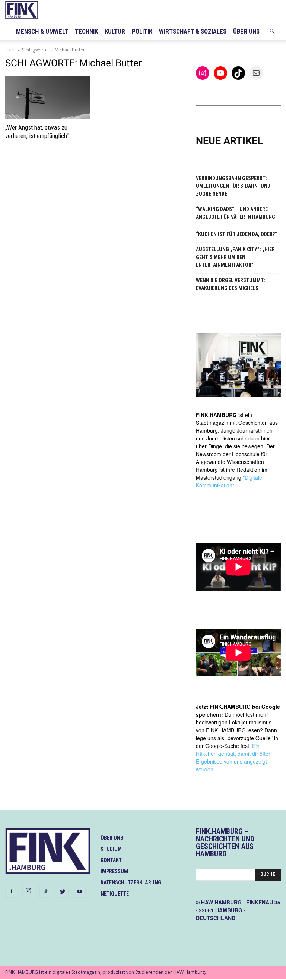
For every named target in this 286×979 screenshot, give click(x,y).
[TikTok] (45, 892)
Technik (86, 31)
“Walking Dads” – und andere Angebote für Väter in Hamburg (235, 213)
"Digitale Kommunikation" (229, 481)
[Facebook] (11, 892)
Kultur (115, 31)
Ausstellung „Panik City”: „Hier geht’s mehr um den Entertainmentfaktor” (235, 257)
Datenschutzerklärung (131, 882)
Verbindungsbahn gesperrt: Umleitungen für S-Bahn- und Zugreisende (233, 186)
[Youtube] (80, 892)
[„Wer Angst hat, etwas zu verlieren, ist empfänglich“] (47, 97)
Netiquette (115, 894)
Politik (142, 31)
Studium (111, 849)
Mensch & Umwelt (42, 31)
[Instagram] (28, 891)
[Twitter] (63, 892)
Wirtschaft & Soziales (192, 31)
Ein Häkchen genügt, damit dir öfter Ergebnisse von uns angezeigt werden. (233, 757)
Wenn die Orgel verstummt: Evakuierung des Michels (230, 284)
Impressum (114, 871)
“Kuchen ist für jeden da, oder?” (236, 234)
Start (10, 50)
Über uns (246, 31)
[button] (272, 31)
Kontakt (111, 860)
